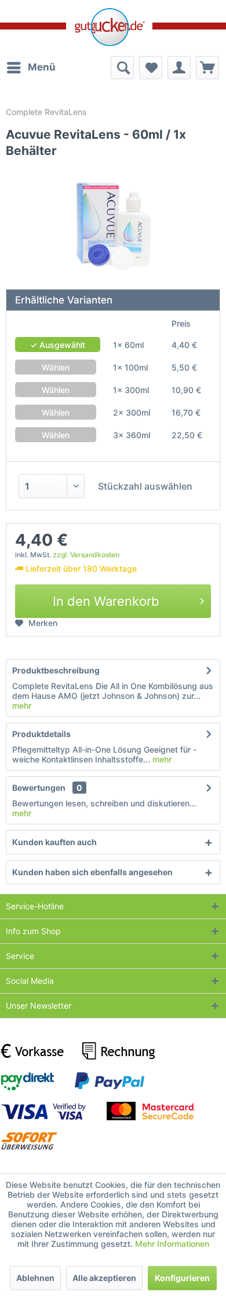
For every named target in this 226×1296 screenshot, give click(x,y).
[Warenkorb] (207, 67)
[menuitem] (30, 67)
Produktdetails (41, 734)
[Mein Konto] (179, 67)
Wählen (56, 367)
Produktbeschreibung (56, 670)
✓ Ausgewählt (57, 345)
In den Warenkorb (106, 601)
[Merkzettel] (150, 67)
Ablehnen (35, 1278)
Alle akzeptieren (104, 1278)
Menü (42, 67)
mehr (21, 705)
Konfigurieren (182, 1278)
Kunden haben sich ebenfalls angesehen (92, 872)
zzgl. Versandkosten (86, 554)
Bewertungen (38, 788)
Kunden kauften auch (54, 842)
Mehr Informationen (172, 1244)
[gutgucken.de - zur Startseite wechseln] (109, 27)
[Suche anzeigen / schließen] (122, 67)
